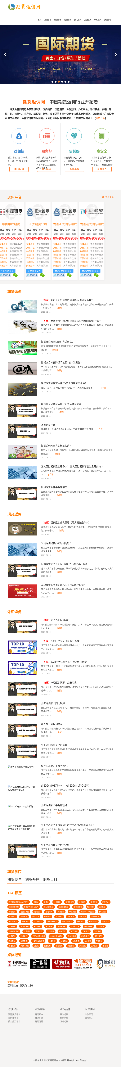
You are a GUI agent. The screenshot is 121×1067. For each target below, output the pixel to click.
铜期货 (36, 946)
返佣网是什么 (48, 425)
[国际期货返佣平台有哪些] (23, 500)
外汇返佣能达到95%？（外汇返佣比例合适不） (66, 785)
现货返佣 (67, 20)
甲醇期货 (72, 912)
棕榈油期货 (93, 921)
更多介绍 (100, 118)
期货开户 (32, 879)
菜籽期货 (82, 917)
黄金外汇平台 (14, 1014)
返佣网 (105, 946)
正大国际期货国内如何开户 (18, 902)
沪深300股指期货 (38, 936)
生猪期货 (105, 921)
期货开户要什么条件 (31, 907)
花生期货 (12, 917)
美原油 (36, 902)
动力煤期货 (25, 912)
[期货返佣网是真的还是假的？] (23, 458)
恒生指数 (47, 946)
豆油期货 (64, 941)
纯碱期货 (102, 907)
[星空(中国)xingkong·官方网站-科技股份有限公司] (24, 13)
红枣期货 (35, 917)
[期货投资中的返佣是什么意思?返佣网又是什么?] (23, 333)
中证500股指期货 (56, 936)
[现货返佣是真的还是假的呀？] (23, 556)
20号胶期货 (78, 907)
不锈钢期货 (88, 926)
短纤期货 (90, 907)
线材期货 (24, 936)
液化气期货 (95, 917)
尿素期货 (24, 917)
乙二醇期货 (38, 921)
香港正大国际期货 (74, 224)
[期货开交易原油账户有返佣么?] (23, 354)
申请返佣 (19, 169)
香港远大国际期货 (101, 224)
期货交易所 (70, 902)
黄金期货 (71, 946)
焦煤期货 (37, 926)
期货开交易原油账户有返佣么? (57, 341)
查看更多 (109, 197)
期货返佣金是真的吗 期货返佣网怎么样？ (67, 300)
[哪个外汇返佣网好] (23, 633)
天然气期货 (25, 946)
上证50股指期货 (38, 941)
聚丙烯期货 (62, 926)
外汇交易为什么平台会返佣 (55, 845)
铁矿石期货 (98, 936)
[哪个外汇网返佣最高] (23, 737)
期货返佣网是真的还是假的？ (56, 445)
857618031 (47, 1036)
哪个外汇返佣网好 (55, 620)
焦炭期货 (49, 926)
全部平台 (74, 169)
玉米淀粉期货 (52, 921)
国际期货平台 (14, 1007)
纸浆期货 (101, 926)
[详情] (59, 308)
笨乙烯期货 (13, 921)
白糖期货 (24, 941)
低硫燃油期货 (63, 907)
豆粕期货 (76, 941)
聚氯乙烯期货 (67, 921)
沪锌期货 (86, 931)
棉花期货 (102, 912)
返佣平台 (47, 20)
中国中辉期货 (20, 224)
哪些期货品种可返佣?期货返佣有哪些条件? (63, 383)
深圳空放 (12, 984)
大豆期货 (87, 941)
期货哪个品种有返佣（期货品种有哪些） (62, 404)
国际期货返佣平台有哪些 (54, 487)
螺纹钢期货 (72, 936)
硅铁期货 (71, 917)
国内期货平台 (14, 1010)
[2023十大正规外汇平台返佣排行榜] (23, 674)
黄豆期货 (12, 926)
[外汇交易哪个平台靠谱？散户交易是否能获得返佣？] (22, 830)
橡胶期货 (27, 931)
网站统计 (71, 1060)
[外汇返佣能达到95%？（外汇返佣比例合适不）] (22, 790)
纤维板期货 (75, 926)
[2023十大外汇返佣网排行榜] (23, 653)
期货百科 (50, 879)
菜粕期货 (49, 912)
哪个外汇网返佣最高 (51, 724)
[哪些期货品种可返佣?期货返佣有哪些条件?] (23, 396)
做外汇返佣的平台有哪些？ (55, 766)
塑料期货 (80, 921)
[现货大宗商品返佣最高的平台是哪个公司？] (23, 597)
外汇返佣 (77, 20)
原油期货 (82, 946)
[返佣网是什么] (23, 437)
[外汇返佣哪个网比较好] (23, 716)
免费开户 (102, 169)
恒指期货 (59, 946)
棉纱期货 (12, 912)
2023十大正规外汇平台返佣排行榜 (64, 662)
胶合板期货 (25, 926)
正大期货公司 (47, 224)
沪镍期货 (62, 931)
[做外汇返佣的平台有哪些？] (21, 768)
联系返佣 (97, 20)
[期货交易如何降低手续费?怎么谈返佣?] (23, 375)
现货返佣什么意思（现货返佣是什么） (66, 522)
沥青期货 (39, 931)
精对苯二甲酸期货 (87, 912)
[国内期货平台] (60, 54)
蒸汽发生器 (26, 984)
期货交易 (14, 879)
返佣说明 (87, 20)
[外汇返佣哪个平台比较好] (20, 807)
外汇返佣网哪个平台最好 (54, 745)
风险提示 (89, 1010)
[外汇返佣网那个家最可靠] (23, 695)
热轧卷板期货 (14, 931)
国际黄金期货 (14, 907)
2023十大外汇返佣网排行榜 (60, 641)
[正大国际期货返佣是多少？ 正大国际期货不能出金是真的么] (23, 479)
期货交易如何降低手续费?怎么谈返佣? (61, 362)
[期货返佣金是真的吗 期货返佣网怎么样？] (23, 312)
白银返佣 (82, 902)
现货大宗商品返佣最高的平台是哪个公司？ (63, 585)
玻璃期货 (37, 912)
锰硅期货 (59, 917)
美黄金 (46, 902)
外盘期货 (57, 902)
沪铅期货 (74, 931)
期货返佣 (57, 20)
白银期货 (12, 946)
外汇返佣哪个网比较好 (53, 703)
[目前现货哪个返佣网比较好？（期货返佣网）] (23, 576)
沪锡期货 (50, 931)
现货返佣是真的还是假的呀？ (56, 543)
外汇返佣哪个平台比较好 (54, 805)
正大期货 (94, 946)
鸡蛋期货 (12, 941)
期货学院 (107, 20)
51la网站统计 (82, 1060)
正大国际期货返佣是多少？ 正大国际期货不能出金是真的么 (72, 466)
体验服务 (46, 169)
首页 (39, 20)
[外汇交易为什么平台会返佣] (23, 857)
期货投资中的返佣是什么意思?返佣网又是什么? (70, 321)
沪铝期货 (97, 931)
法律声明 (89, 1007)
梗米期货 (25, 921)
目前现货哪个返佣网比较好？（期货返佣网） (64, 564)
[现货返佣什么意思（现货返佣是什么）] (23, 535)
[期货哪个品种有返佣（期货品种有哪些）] (23, 416)
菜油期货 (61, 912)
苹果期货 (47, 917)
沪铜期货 (12, 936)
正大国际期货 (49, 907)
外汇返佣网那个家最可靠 (59, 682)
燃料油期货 (85, 936)
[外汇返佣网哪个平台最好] (23, 757)
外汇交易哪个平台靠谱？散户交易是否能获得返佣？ (68, 825)
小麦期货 (52, 941)
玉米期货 (99, 941)
